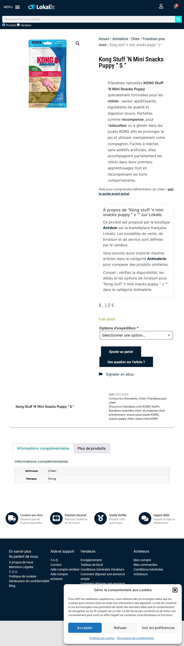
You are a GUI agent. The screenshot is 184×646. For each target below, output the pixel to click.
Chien (135, 39)
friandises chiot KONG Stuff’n (141, 406)
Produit (10, 25)
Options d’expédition (118, 328)
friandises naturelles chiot (125, 410)
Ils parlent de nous (23, 556)
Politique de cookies (102, 638)
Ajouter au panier (121, 351)
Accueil (104, 39)
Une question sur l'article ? (126, 361)
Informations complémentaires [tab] (43, 448)
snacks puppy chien (121, 418)
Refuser (120, 628)
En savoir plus (20, 551)
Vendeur (26, 25)
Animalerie (120, 39)
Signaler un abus (119, 374)
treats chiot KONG (146, 418)
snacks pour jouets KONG (143, 414)
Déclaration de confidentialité (135, 638)
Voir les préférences (158, 628)
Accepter (84, 628)
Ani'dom (110, 227)
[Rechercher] (178, 19)
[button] (175, 590)
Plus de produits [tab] (92, 448)
